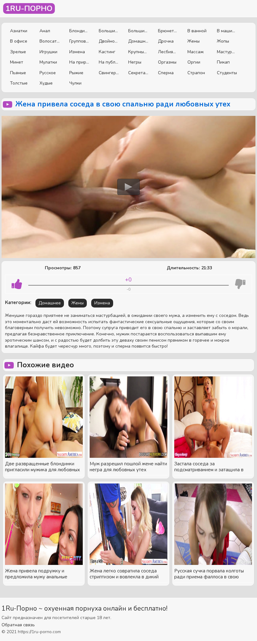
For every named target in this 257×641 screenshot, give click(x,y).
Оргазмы (167, 62)
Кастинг (107, 52)
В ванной (197, 31)
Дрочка (166, 41)
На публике (109, 62)
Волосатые (49, 41)
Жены (193, 41)
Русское (47, 73)
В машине (227, 31)
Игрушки (48, 52)
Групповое (79, 41)
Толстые (19, 83)
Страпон (196, 73)
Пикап (223, 62)
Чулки (75, 83)
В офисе (18, 41)
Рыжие (76, 73)
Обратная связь (18, 625)
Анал (44, 31)
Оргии (193, 62)
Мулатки (48, 62)
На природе (79, 62)
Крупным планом (138, 52)
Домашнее (138, 41)
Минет (16, 62)
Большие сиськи (109, 31)
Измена (77, 52)
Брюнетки (168, 31)
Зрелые (18, 52)
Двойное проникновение (109, 41)
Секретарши (138, 73)
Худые (46, 83)
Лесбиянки (168, 52)
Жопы (223, 41)
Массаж (195, 52)
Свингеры (109, 73)
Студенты (227, 73)
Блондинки (79, 31)
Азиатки (18, 31)
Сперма (166, 73)
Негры (134, 62)
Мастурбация (227, 52)
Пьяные (18, 73)
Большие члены (138, 31)
